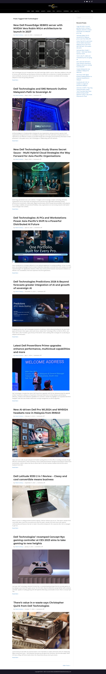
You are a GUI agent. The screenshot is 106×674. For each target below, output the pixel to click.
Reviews (37, 11)
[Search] (92, 11)
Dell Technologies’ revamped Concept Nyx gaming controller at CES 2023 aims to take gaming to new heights (39, 540)
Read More (15, 80)
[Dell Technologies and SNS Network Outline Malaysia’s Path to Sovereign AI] (40, 114)
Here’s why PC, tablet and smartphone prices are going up (84, 57)
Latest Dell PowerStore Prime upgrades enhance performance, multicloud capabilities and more (41, 349)
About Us (76, 11)
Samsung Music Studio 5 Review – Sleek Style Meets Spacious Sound (84, 51)
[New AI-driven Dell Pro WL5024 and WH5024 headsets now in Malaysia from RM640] (40, 438)
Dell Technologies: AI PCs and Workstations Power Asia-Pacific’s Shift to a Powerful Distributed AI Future (39, 221)
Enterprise (66, 11)
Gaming (49, 11)
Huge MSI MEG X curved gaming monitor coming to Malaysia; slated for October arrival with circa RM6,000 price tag (84, 30)
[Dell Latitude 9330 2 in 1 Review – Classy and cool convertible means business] (40, 501)
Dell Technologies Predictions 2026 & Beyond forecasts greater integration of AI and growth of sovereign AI (41, 285)
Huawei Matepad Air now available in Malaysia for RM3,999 (83, 70)
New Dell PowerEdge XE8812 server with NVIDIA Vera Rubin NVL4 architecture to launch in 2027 (38, 28)
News (32, 11)
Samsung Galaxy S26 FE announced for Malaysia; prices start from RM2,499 (84, 37)
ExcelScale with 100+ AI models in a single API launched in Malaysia (83, 83)
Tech (54, 11)
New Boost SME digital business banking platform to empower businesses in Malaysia (84, 77)
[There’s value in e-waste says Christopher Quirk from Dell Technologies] (40, 630)
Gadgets (43, 11)
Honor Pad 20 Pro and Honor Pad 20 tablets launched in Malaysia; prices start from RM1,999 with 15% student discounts (84, 44)
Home (28, 11)
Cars (71, 11)
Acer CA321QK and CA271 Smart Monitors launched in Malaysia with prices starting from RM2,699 (84, 64)
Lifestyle (59, 11)
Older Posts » (66, 665)
